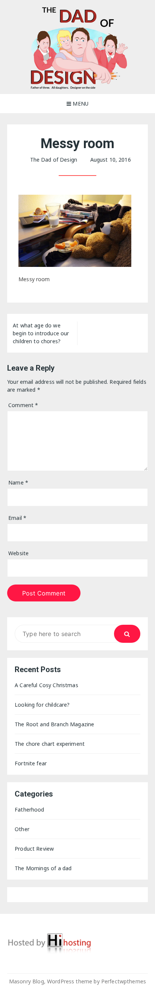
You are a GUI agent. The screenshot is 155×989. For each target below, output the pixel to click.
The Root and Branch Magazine (54, 724)
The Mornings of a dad (43, 868)
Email (17, 517)
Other (22, 829)
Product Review (34, 848)
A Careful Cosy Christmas (46, 685)
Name (18, 482)
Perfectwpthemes (123, 981)
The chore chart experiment (50, 743)
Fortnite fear (31, 763)
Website (18, 553)
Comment (23, 405)
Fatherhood (29, 809)
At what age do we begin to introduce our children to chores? (41, 333)
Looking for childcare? (42, 704)
